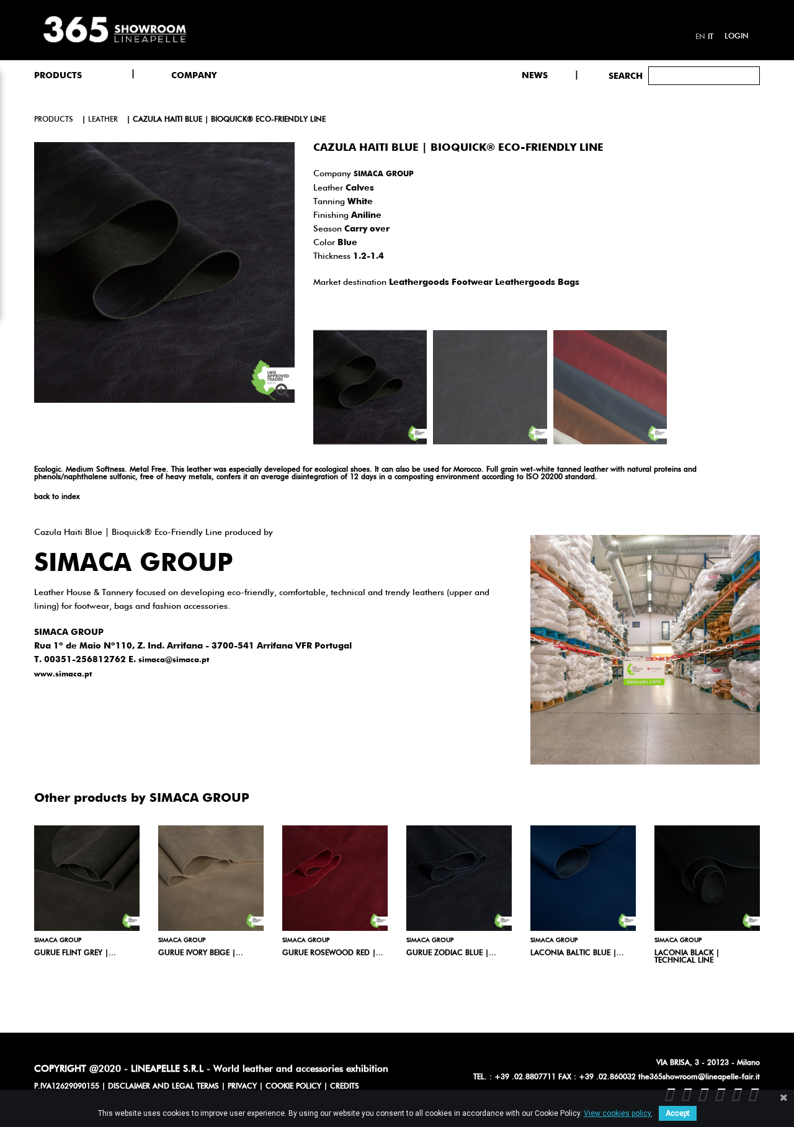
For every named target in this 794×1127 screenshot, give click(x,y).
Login (737, 36)
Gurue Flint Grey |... (75, 953)
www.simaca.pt (63, 674)
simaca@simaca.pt (173, 660)
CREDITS (344, 1086)
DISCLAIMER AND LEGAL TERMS (163, 1086)
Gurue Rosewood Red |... (332, 953)
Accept (678, 1113)
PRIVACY (242, 1086)
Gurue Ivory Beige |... (200, 953)
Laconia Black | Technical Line (687, 957)
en (700, 37)
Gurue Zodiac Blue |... (451, 953)
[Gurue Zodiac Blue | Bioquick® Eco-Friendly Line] (459, 878)
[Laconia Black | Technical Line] (707, 878)
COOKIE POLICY (293, 1086)
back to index (56, 497)
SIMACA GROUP (384, 174)
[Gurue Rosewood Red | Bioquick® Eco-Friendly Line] (335, 878)
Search (626, 76)
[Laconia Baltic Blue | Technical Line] (583, 878)
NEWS (535, 75)
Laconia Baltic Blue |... (577, 953)
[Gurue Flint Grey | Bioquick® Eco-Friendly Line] (87, 878)
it (710, 37)
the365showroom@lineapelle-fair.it (699, 1077)
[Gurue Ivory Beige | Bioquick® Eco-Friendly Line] (211, 878)
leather (103, 119)
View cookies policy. (618, 1113)
